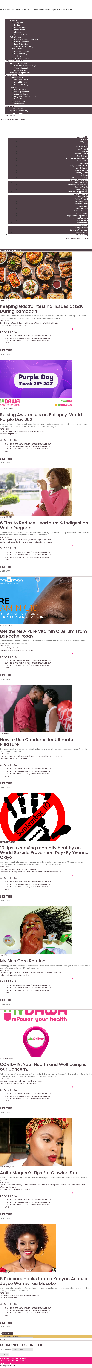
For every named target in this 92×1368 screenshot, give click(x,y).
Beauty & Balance (17, 49)
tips (15, 1298)
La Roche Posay (6, 650)
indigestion (19, 325)
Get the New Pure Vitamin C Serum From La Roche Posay (43, 633)
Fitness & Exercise (21, 42)
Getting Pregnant (21, 92)
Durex (11, 758)
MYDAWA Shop (11, 115)
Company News (16, 108)
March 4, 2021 (6, 625)
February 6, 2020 (7, 1167)
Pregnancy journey (44, 539)
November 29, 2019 (8, 1273)
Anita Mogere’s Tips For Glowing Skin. (40, 1173)
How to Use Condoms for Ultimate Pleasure (36, 742)
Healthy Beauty (20, 53)
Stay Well (32, 869)
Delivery (3, 975)
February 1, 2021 (6, 733)
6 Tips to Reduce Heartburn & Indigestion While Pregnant (44, 525)
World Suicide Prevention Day (49, 871)
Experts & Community (19, 111)
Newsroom (9, 106)
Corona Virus (5, 1083)
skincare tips (23, 975)
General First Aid (21, 68)
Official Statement (28, 1083)
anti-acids (10, 542)
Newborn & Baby (21, 84)
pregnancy (48, 542)
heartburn (29, 542)
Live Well (13, 20)
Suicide (34, 871)
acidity (3, 325)
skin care (29, 650)
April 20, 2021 (5, 300)
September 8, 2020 (7, 842)
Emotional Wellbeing (8, 871)
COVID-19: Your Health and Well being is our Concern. (43, 1066)
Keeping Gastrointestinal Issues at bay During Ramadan (41, 308)
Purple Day (12, 433)
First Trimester (20, 89)
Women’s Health (21, 34)
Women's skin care (53, 973)
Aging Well (18, 22)
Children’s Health (21, 80)
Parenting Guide (16, 77)
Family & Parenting (12, 75)
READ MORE (4, 320)
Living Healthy (10, 18)
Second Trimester (21, 99)
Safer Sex (19, 758)
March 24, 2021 (6, 409)
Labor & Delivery (21, 94)
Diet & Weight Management (26, 39)
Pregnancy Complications (25, 96)
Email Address (6, 1349)
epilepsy (3, 433)
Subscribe (5, 1354)
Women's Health (56, 756)
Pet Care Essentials (17, 103)
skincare (3, 1189)
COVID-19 (15, 1083)
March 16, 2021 (6, 517)
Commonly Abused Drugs (25, 65)
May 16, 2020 (5, 955)
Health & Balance (21, 51)
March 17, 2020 (6, 1058)
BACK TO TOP (5, 1363)
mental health (24, 871)
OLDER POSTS (7, 1333)
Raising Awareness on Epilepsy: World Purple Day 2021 (41, 417)
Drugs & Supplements (14, 61)
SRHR (25, 758)
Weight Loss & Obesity (23, 46)
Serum (22, 650)
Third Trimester (20, 101)
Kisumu (10, 975)
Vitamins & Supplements (20, 72)
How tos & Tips (20, 70)
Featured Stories (16, 113)
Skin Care (18, 32)
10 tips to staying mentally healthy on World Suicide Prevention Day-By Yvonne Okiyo (44, 852)
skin (15, 975)
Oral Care (18, 56)
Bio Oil (2, 1298)
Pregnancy (14, 87)
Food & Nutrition (21, 44)
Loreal (16, 650)
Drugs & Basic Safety (18, 63)
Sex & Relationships (22, 58)
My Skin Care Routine (22, 961)
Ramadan (29, 325)
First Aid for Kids (20, 82)
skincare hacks (14, 1189)
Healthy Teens (20, 27)
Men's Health (26, 756)
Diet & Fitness (15, 37)
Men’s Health (19, 30)
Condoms (4, 758)
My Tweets (4, 1339)
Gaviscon (10, 325)
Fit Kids (17, 25)
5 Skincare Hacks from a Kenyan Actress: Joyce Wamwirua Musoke (44, 1281)
